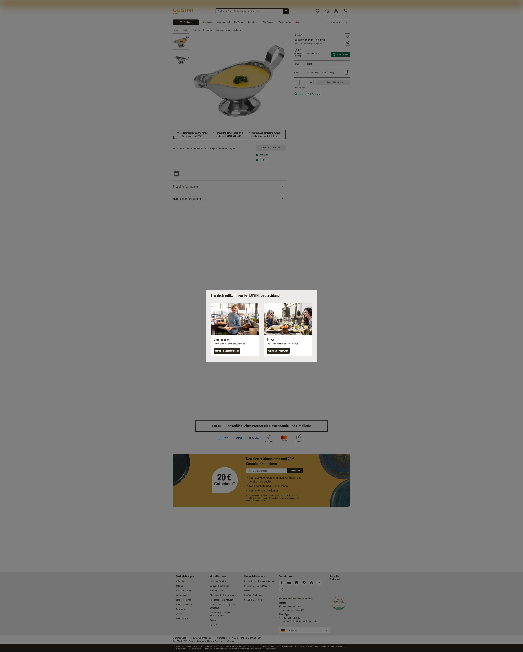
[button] (235, 329)
